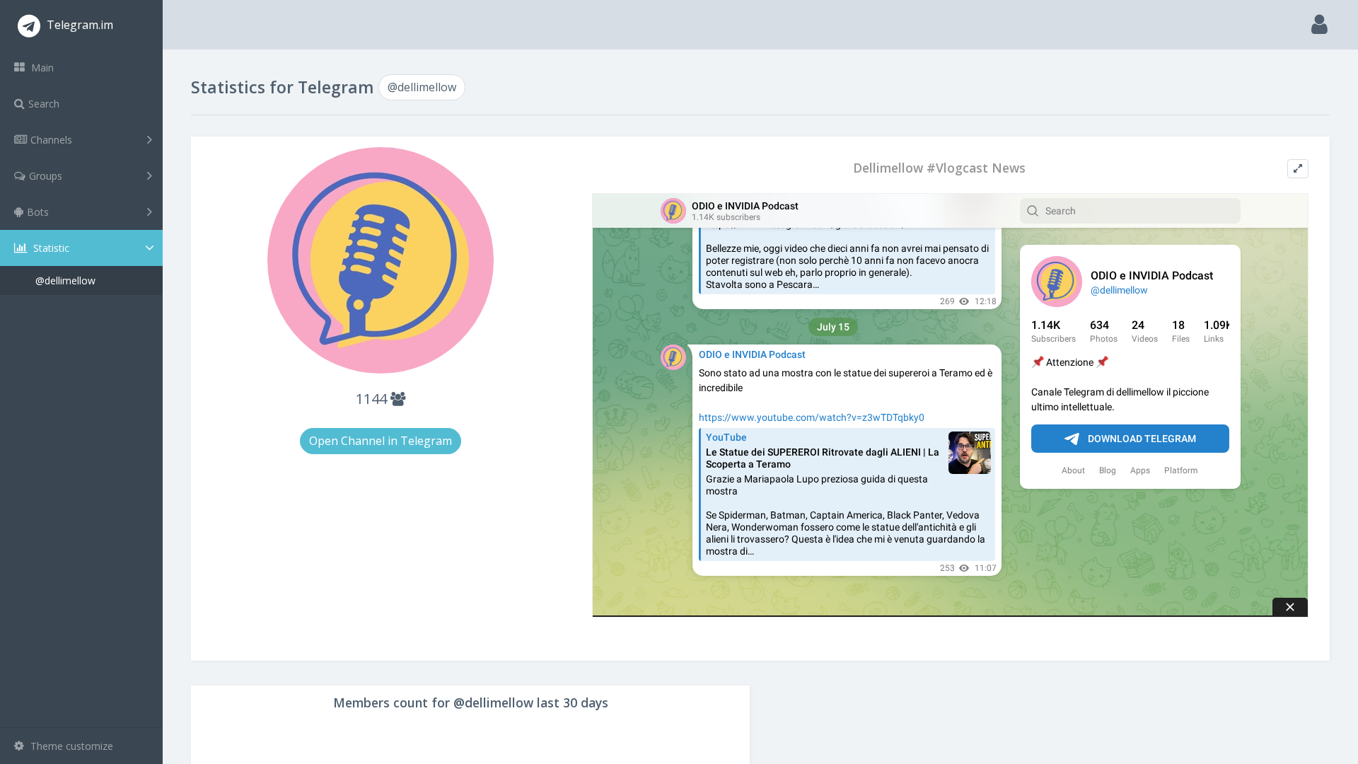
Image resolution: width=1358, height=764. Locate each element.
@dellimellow (65, 280)
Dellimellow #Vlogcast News (939, 168)
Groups (45, 176)
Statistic (49, 248)
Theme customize (70, 746)
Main (41, 67)
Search (43, 103)
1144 (373, 398)
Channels (51, 139)
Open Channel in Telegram (380, 440)
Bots (38, 212)
